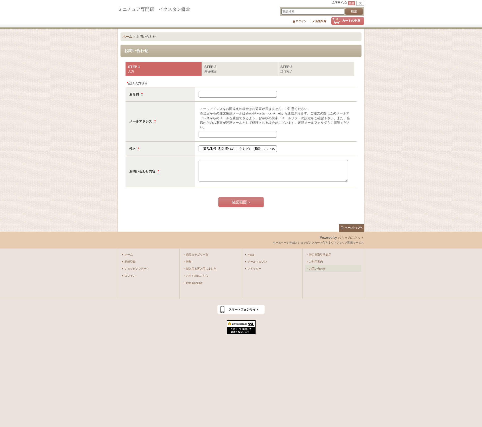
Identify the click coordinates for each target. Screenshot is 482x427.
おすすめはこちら (197, 275)
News (251, 254)
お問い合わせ (317, 268)
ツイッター (254, 268)
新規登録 (320, 21)
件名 (133, 149)
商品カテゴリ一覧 (197, 254)
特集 (189, 261)
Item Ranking (194, 282)
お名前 (134, 94)
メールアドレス (141, 121)
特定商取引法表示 (320, 254)
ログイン (301, 21)
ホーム (129, 254)
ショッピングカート (137, 268)
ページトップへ (354, 227)
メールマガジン (257, 261)
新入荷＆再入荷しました (201, 268)
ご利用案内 (316, 261)
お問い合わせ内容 (142, 171)
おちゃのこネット (351, 237)
